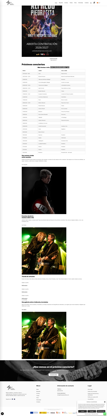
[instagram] (14, 399)
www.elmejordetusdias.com (59, 67)
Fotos (75, 2)
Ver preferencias (101, 411)
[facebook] (12, 399)
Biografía (61, 2)
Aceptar (82, 411)
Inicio (56, 2)
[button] (104, 401)
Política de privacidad (94, 413)
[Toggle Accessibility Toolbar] (2, 413)
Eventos (66, 2)
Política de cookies (88, 413)
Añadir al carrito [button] (25, 282)
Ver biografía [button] (24, 164)
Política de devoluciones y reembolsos (93, 394)
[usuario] (91, 2)
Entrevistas (80, 2)
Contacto (87, 2)
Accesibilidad (90, 399)
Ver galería (24, 309)
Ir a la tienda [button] (24, 299)
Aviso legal (90, 389)
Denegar (92, 411)
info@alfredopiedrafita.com (63, 395)
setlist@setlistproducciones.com (53, 61)
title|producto (24, 285)
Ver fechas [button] (24, 225)
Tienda (71, 2)
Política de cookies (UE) (93, 397)
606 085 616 (60, 390)
